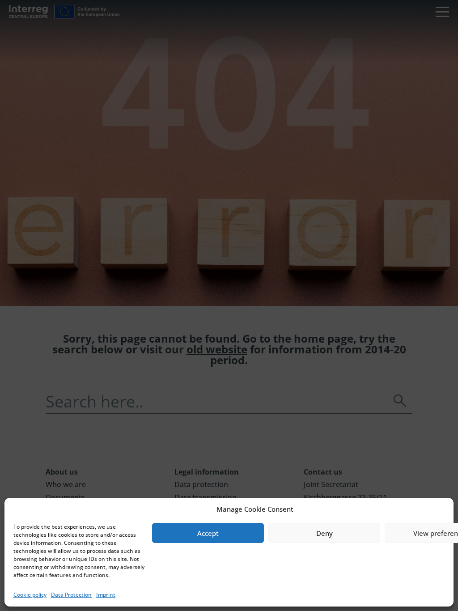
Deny (324, 533)
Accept (208, 533)
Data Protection (71, 594)
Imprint (105, 594)
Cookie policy (30, 594)
